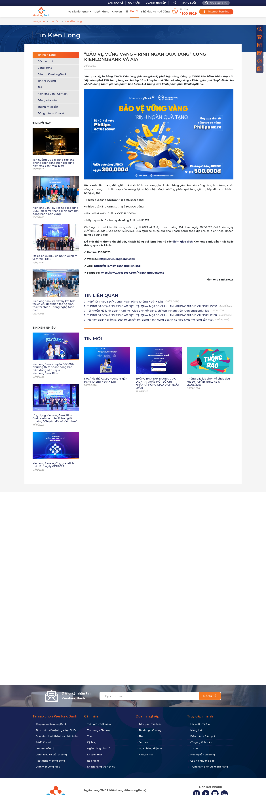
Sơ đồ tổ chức (44, 742)
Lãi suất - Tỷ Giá (200, 724)
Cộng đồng (45, 67)
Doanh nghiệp (155, 2)
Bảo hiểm (93, 760)
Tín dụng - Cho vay (98, 730)
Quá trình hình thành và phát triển (57, 736)
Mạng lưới (188, 2)
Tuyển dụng (101, 11)
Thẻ (173, 2)
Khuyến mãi (120, 11)
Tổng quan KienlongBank (51, 724)
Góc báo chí (45, 61)
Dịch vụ (91, 742)
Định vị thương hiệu (48, 766)
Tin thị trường (47, 80)
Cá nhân (134, 2)
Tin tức (134, 11)
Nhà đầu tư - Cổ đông (155, 11)
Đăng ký (209, 696)
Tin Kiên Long (47, 54)
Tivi (40, 87)
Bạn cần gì (115, 2)
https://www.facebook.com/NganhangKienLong (132, 272)
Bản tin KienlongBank (52, 74)
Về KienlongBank (79, 11)
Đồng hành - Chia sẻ (51, 113)
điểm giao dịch (182, 241)
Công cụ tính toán (201, 742)
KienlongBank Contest (52, 93)
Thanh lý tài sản (48, 106)
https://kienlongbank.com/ (117, 259)
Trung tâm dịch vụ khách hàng (209, 766)
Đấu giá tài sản (47, 100)
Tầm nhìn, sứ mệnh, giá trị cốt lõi (56, 730)
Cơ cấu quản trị (45, 748)
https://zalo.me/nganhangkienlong (117, 265)
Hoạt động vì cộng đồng (50, 760)
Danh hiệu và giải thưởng (51, 754)
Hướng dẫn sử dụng (202, 754)
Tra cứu (194, 748)
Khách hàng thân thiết (101, 766)
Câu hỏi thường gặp (202, 760)
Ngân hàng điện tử (98, 748)
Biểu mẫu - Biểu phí (202, 736)
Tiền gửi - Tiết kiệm (99, 724)
